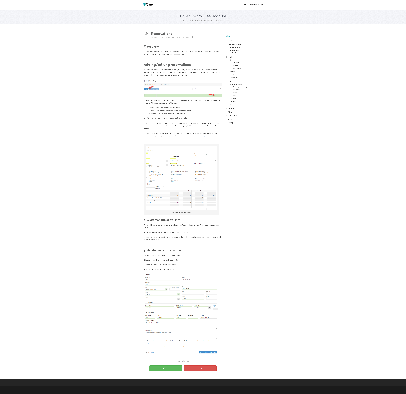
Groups (232, 74)
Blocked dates (234, 77)
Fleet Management (234, 44)
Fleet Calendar (234, 50)
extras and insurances (157, 126)
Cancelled (233, 101)
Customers (233, 104)
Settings (230, 123)
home (185, 20)
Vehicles (230, 57)
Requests (233, 99)
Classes (232, 72)
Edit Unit (236, 65)
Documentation (256, 5)
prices (206, 136)
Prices (230, 112)
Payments (236, 90)
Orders (230, 81)
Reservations (237, 84)
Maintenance (232, 116)
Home (245, 5)
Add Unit (236, 63)
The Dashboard (233, 41)
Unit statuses (237, 68)
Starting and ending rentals (242, 87)
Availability (233, 53)
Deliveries (231, 108)
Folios (235, 92)
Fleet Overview (235, 47)
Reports (230, 119)
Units (233, 60)
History (235, 95)
